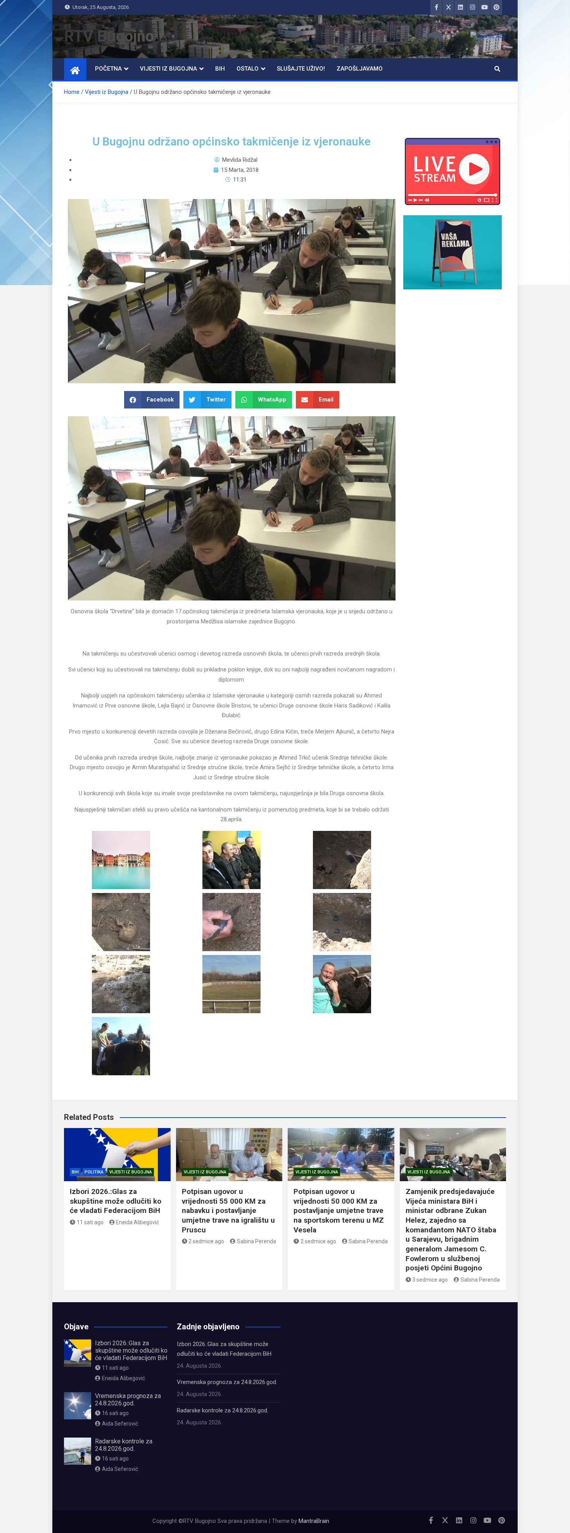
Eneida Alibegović (137, 1222)
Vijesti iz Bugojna (168, 68)
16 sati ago (115, 1413)
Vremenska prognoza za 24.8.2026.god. (128, 1399)
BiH (220, 68)
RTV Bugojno (109, 36)
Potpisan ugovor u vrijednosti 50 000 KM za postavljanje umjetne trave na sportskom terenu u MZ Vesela (339, 1210)
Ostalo (248, 68)
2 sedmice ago (206, 1241)
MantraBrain (314, 1520)
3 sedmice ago (430, 1280)
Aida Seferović (120, 1424)
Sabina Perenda (256, 1241)
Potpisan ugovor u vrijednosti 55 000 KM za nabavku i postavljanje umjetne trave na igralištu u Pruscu (228, 1210)
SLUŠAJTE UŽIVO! (301, 68)
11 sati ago (90, 1222)
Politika (94, 1172)
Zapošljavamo (360, 68)
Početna (108, 68)
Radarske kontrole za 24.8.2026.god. (123, 1445)
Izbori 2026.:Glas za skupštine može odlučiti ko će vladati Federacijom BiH (115, 1201)
